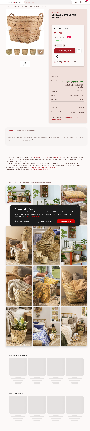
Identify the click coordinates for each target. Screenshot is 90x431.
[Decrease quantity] (55, 45)
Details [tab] (10, 130)
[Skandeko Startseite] (15, 2)
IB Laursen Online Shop (19, 6)
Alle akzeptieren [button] (66, 221)
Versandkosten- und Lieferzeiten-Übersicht (41, 167)
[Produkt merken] (79, 50)
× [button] (77, 207)
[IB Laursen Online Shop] (25, 64)
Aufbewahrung (35, 6)
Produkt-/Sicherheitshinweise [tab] (25, 130)
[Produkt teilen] (56, 56)
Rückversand (58, 63)
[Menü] (4, 2)
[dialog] (45, 215)
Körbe (44, 6)
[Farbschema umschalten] (76, 2)
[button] (22, 221)
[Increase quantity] (64, 45)
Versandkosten (67, 61)
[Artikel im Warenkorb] (85, 2)
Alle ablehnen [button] (46, 221)
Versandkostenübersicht (42, 157)
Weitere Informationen (34, 216)
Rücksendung (57, 157)
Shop (7, 6)
